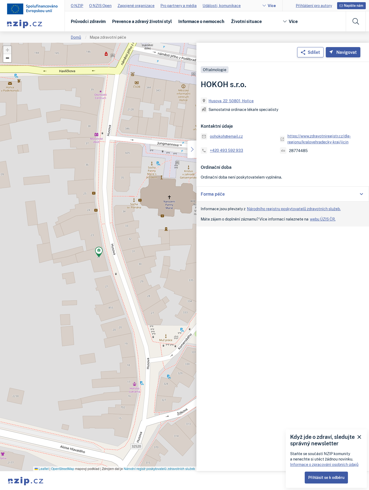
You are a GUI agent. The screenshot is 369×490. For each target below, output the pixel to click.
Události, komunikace (222, 5)
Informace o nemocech (201, 21)
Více (272, 5)
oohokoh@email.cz (226, 136)
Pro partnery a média (178, 5)
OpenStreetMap (62, 468)
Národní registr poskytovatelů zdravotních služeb (159, 468)
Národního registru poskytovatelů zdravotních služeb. (294, 208)
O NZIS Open (100, 5)
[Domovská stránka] (32, 9)
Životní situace (246, 21)
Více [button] (293, 21)
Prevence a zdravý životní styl (142, 21)
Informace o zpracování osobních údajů (324, 464)
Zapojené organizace (136, 5)
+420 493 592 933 (226, 150)
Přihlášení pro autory (314, 5)
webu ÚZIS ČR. (323, 219)
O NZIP (77, 5)
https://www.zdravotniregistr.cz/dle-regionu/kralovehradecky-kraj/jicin (319, 139)
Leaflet (43, 468)
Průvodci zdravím (88, 21)
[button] (99, 253)
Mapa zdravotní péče (108, 37)
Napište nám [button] (353, 6)
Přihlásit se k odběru (326, 477)
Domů (76, 37)
